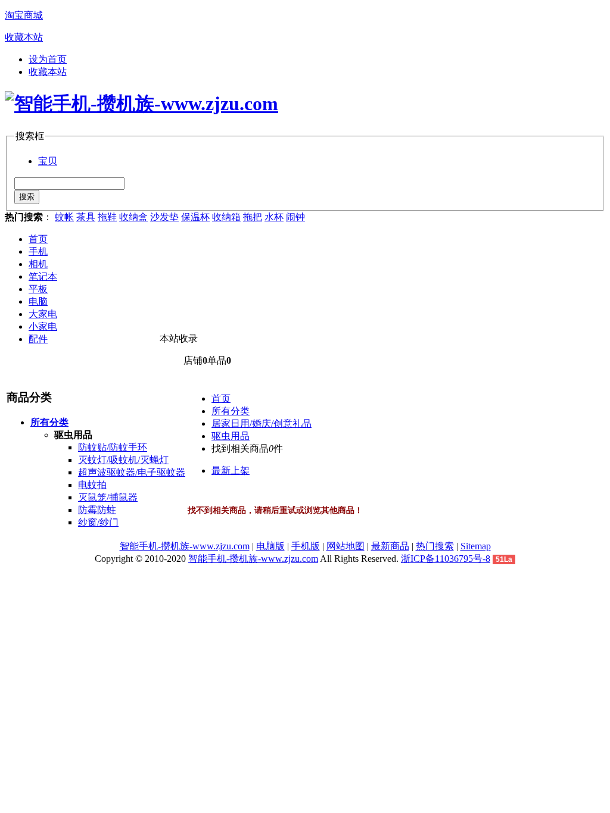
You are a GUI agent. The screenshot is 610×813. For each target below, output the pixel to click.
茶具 (85, 217)
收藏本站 (24, 37)
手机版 (305, 546)
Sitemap (475, 546)
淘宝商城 (24, 15)
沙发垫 (164, 217)
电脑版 (270, 546)
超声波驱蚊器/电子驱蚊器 (131, 472)
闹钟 (295, 217)
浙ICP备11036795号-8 (445, 559)
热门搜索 (435, 546)
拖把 (252, 217)
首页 (38, 239)
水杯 (274, 217)
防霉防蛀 (97, 510)
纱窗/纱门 (98, 522)
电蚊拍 (92, 485)
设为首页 (48, 59)
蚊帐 (64, 217)
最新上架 (230, 470)
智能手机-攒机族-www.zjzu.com (185, 546)
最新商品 (390, 546)
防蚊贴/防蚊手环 (112, 447)
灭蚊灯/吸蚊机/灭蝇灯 (123, 460)
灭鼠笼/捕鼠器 (108, 497)
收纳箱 (226, 217)
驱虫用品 (230, 436)
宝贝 (47, 161)
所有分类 (230, 411)
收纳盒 (133, 217)
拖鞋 (107, 217)
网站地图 (345, 546)
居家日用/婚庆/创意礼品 (261, 423)
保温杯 (195, 217)
